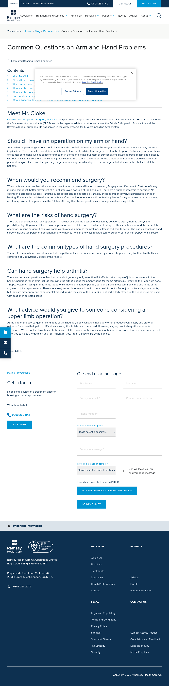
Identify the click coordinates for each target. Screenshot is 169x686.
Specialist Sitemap (101, 639)
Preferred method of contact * (92, 463)
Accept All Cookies (97, 91)
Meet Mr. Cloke (21, 76)
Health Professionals (43, 3)
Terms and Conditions (103, 619)
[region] (85, 84)
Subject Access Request (144, 632)
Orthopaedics (51, 31)
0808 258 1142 (99, 3)
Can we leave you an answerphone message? (142, 471)
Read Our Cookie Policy (92, 82)
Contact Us (125, 3)
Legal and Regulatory (103, 613)
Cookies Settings (73, 91)
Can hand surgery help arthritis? (31, 96)
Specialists (97, 577)
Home (28, 31)
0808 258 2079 (22, 586)
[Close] (131, 72)
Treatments (97, 571)
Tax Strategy (98, 645)
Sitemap (96, 632)
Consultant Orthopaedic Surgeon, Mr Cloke (32, 119)
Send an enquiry (139, 645)
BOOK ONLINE (149, 3)
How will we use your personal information (107, 490)
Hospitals (96, 564)
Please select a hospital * (90, 425)
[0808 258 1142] (5, 353)
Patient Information (141, 590)
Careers (25, 3)
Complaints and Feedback (145, 639)
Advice (134, 577)
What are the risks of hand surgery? (33, 88)
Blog (37, 31)
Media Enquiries (139, 652)
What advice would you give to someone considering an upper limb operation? (58, 100)
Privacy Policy (99, 626)
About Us (96, 558)
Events (134, 584)
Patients (14, 3)
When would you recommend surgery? (35, 84)
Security (96, 652)
